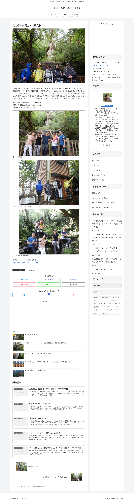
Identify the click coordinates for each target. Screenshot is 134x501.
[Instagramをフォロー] (49, 295)
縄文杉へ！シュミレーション (102, 207)
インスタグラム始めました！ (102, 269)
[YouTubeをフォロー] (73, 295)
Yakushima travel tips (100, 198)
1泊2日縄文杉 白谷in (19, 270)
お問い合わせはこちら (100, 65)
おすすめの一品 (98, 180)
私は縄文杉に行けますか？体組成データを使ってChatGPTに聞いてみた (107, 260)
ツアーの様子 (97, 165)
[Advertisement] (48, 315)
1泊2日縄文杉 (31, 270)
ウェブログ (96, 170)
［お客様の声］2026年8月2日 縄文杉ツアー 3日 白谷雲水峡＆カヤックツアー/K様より (107, 237)
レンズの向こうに (98, 175)
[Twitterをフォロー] (24, 295)
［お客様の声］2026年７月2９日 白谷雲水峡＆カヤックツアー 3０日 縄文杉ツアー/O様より (107, 224)
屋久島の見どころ (98, 193)
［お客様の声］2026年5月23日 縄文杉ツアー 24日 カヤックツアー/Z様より (107, 249)
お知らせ (95, 161)
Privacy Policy (15, 498)
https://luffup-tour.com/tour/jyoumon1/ (26, 262)
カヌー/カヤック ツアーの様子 (103, 203)
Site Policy (24, 498)
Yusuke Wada (107, 106)
